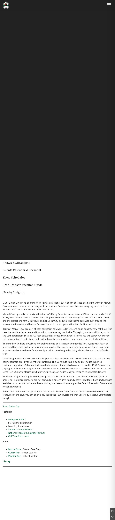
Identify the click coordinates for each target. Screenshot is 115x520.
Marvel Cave (14, 449)
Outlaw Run (14, 452)
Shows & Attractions (16, 262)
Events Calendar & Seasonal (22, 270)
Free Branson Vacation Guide (22, 285)
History (6, 461)
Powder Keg (14, 456)
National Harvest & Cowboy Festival (26, 432)
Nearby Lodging (13, 292)
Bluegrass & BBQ (17, 419)
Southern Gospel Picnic (20, 429)
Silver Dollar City (11, 406)
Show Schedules (14, 277)
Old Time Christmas (18, 436)
